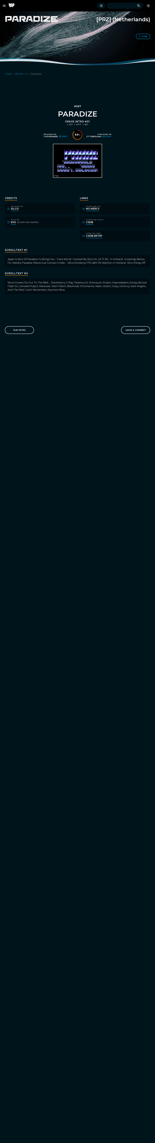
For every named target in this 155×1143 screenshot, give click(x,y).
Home (8, 74)
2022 (108, 136)
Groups (19, 74)
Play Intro (19, 330)
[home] (12, 5)
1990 (64, 136)
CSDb (144, 36)
